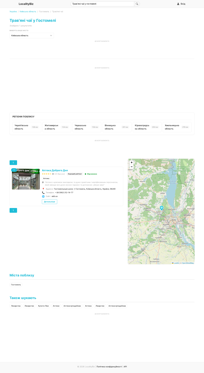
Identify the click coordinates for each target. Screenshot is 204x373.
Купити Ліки (43, 306)
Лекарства (15, 306)
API (125, 366)
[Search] (137, 3)
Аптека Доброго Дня (55, 170)
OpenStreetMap (188, 263)
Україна (13, 11)
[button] (162, 208)
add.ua (54, 196)
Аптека (46, 178)
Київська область (28, 11)
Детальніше (49, 202)
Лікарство (100, 306)
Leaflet (176, 263)
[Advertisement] (102, 48)
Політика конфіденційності (109, 366)
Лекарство (29, 306)
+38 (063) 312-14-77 (64, 192)
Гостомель (16, 284)
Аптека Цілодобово (72, 306)
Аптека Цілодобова (117, 306)
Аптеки (56, 306)
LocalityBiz (26, 4)
